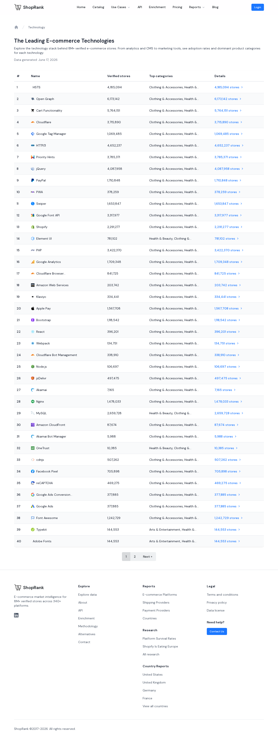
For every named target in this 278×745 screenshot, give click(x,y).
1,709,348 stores (226, 262)
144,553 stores (225, 530)
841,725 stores (225, 273)
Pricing (177, 7)
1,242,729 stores (226, 518)
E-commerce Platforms (160, 595)
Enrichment (157, 7)
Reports (195, 7)
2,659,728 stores (227, 413)
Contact (84, 642)
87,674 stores (224, 425)
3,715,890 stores (226, 122)
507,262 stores (225, 460)
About (82, 602)
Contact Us (217, 631)
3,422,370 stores (227, 250)
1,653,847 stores (226, 204)
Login (257, 7)
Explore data (87, 595)
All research (151, 654)
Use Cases (118, 7)
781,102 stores (224, 238)
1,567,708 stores (226, 308)
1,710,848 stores (226, 180)
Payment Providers (156, 610)
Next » (147, 557)
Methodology (88, 626)
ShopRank (33, 7)
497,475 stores (226, 378)
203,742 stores (225, 285)
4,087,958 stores (227, 169)
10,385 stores (224, 448)
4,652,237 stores (227, 145)
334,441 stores (225, 297)
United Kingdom (154, 682)
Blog (215, 7)
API (140, 7)
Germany (149, 690)
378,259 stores (225, 192)
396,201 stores (225, 332)
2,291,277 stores (226, 227)
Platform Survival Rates (159, 638)
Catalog (98, 7)
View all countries (155, 706)
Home (81, 7)
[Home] (16, 27)
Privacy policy (217, 602)
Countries (150, 618)
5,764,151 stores (226, 110)
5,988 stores (223, 436)
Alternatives (86, 634)
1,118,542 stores (225, 320)
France (147, 698)
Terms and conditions (222, 595)
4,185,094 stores (226, 87)
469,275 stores (226, 483)
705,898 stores (225, 471)
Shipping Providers (156, 602)
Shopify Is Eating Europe (160, 646)
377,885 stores (225, 495)
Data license (216, 610)
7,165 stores (223, 390)
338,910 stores (225, 355)
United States (153, 674)
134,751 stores (224, 343)
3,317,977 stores (226, 215)
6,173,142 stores (226, 99)
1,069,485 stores (226, 134)
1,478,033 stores (226, 401)
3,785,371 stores (226, 157)
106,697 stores (225, 367)
